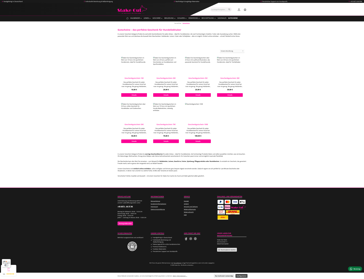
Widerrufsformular (190, 209)
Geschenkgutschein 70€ (166, 124)
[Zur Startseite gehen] (132, 9)
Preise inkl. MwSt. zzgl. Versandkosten (134, 92)
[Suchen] (229, 9)
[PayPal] (221, 202)
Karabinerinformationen (158, 204)
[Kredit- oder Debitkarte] (231, 202)
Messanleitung (155, 201)
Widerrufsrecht (189, 212)
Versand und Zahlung (191, 207)
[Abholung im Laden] (238, 207)
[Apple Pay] (242, 202)
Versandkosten (177, 263)
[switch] (6, 265)
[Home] (127, 18)
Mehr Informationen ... (180, 276)
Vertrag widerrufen (125, 223)
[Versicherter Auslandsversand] (232, 212)
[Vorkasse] (221, 212)
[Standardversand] (223, 217)
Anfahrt (186, 204)
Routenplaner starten (228, 250)
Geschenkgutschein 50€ (134, 124)
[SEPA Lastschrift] (221, 207)
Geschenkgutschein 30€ (229, 78)
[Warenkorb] (244, 9)
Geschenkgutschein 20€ (166, 78)
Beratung (356, 269)
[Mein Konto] (239, 9)
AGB (185, 215)
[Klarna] (227, 207)
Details (134, 95)
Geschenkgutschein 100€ (198, 124)
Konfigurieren (241, 276)
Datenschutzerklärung (158, 209)
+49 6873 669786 (356, 1)
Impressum (154, 207)
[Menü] (9, 260)
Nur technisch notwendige (224, 276)
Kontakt (186, 201)
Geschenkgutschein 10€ (134, 78)
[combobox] (218, 9)
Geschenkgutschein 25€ (197, 78)
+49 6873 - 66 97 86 (125, 206)
